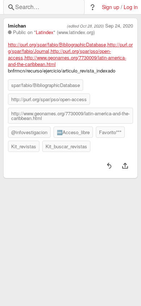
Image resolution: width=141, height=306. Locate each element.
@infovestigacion (29, 132)
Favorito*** (110, 132)
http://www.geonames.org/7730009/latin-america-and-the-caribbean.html (70, 115)
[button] (93, 7)
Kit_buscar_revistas (66, 146)
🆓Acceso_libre (73, 132)
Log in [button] (131, 7)
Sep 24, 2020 (119, 25)
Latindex (45, 32)
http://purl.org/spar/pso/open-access (49, 99)
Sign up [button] (110, 7)
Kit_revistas (23, 146)
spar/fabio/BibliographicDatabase (45, 85)
